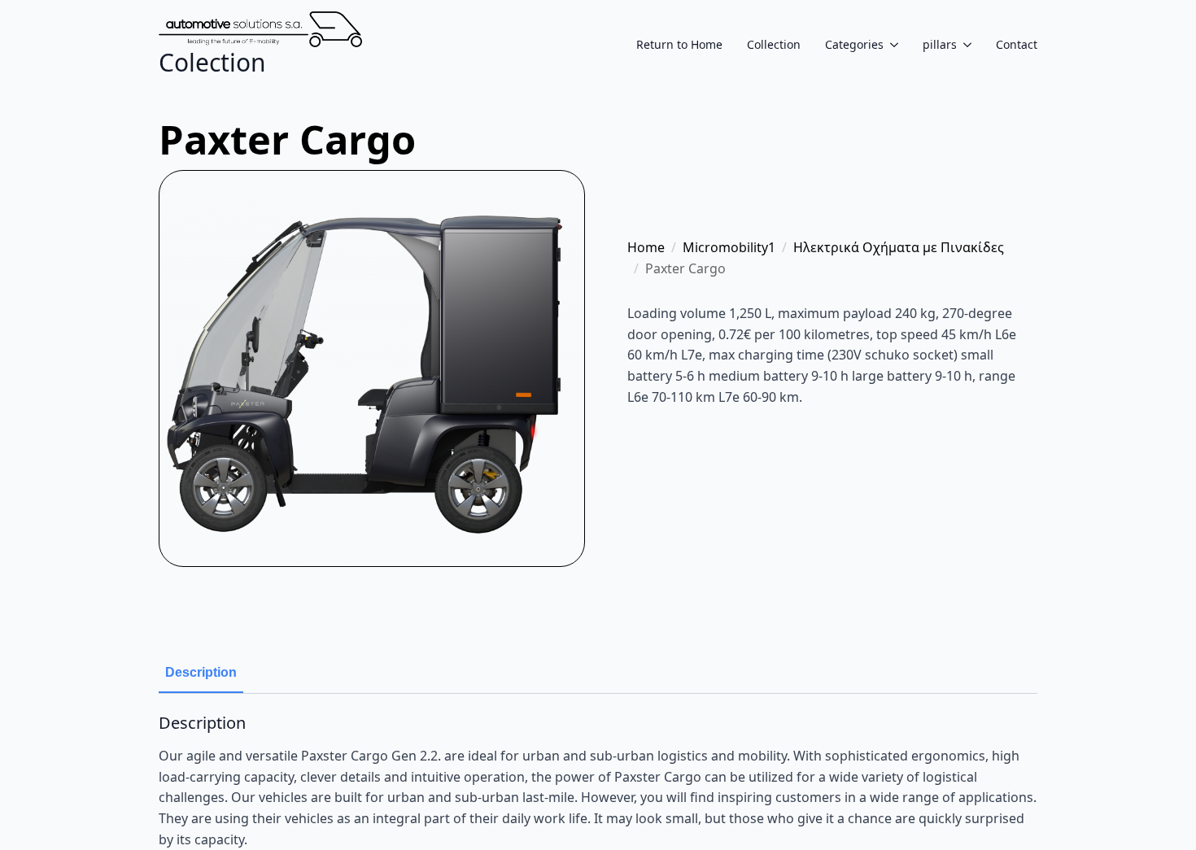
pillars (940, 44)
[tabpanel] (598, 781)
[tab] (201, 672)
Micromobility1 (729, 247)
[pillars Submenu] (964, 44)
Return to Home (679, 44)
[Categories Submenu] (891, 44)
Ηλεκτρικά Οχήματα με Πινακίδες (898, 247)
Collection (774, 44)
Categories (854, 44)
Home (646, 247)
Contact (1016, 44)
